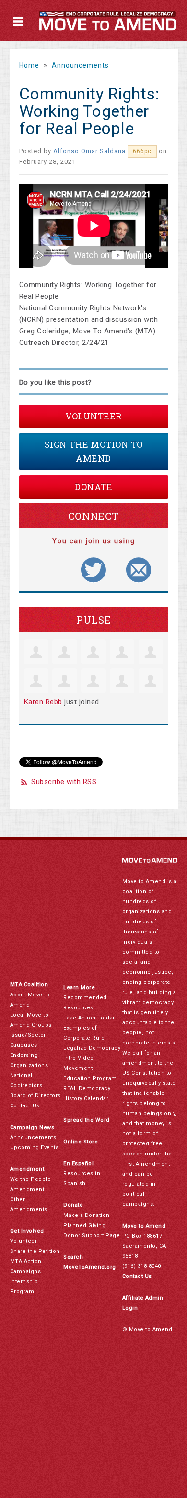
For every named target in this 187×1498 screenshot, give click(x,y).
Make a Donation (86, 1215)
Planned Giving (84, 1225)
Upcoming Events (34, 1147)
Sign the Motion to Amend (94, 451)
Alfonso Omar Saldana (89, 151)
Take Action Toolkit (89, 1018)
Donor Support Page (91, 1235)
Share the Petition (35, 1251)
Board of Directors (35, 1096)
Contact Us (25, 1106)
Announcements (80, 65)
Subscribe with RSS (63, 781)
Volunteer (93, 416)
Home (29, 65)
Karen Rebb (43, 702)
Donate (93, 486)
